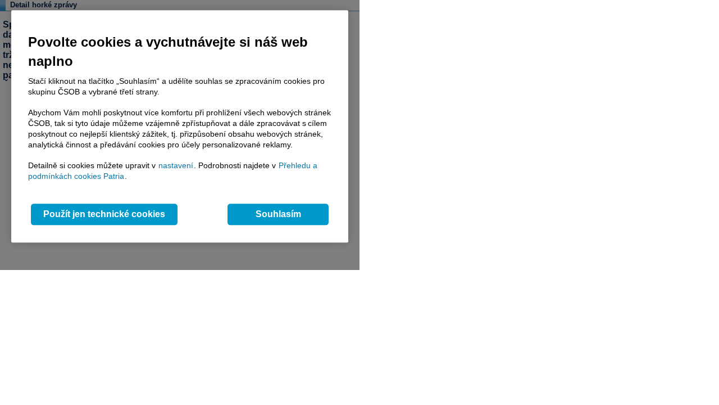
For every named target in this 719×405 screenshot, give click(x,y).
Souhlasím (278, 214)
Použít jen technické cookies (104, 214)
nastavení (175, 165)
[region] (179, 126)
